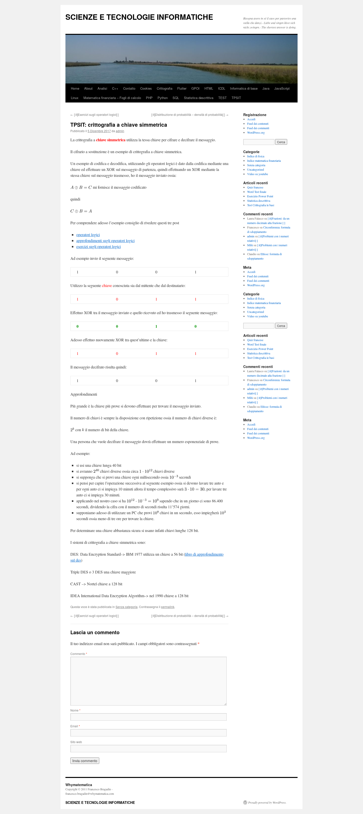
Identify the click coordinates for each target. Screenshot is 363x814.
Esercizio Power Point (260, 196)
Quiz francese (255, 187)
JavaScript (282, 88)
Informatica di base (244, 88)
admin (120, 131)
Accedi (251, 119)
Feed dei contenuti (257, 123)
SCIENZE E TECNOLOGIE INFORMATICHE (139, 16)
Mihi (250, 245)
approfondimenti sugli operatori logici (105, 240)
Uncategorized (255, 169)
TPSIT (236, 97)
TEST (222, 97)
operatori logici (88, 234)
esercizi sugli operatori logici (98, 246)
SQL (176, 97)
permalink (167, 607)
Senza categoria (127, 607)
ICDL (221, 88)
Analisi (102, 88)
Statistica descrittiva (198, 97)
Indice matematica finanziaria (264, 161)
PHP (149, 97)
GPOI (195, 88)
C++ (115, 88)
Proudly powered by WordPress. (267, 802)
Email (75, 726)
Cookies (146, 88)
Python (163, 97)
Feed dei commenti (258, 128)
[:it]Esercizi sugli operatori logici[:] (94, 114)
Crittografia (164, 88)
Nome (75, 710)
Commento (78, 653)
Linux (75, 97)
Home (75, 88)
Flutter (181, 88)
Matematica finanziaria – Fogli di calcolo (112, 97)
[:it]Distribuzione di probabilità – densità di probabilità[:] (189, 114)
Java (265, 88)
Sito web (76, 742)
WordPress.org (256, 132)
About (88, 88)
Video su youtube (257, 174)
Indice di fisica (255, 156)
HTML (208, 88)
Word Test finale (256, 192)
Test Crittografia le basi (260, 205)
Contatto (129, 88)
